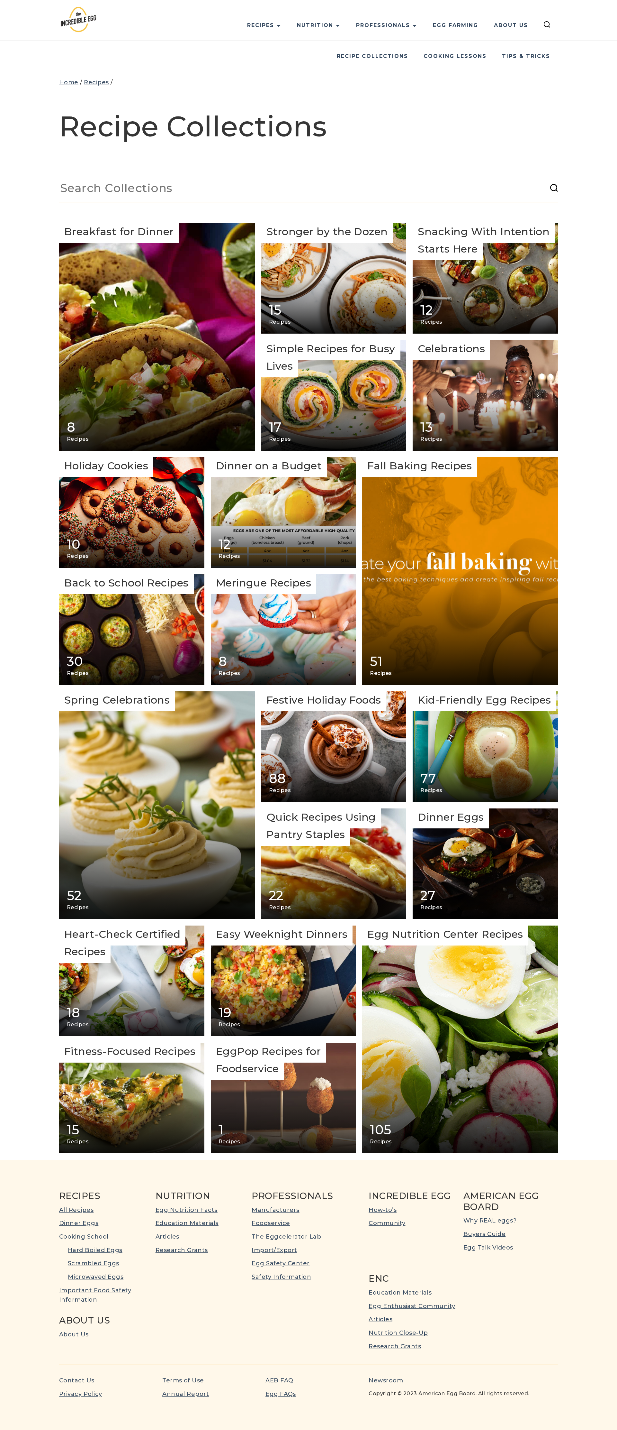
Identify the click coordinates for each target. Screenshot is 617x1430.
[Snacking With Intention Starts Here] (485, 278)
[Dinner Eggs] (485, 863)
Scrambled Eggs (93, 1263)
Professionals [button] (383, 25)
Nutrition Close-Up (398, 1332)
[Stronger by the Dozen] (334, 278)
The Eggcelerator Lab (286, 1236)
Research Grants (182, 1250)
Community (387, 1223)
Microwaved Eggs (95, 1276)
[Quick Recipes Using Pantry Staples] (334, 863)
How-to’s (383, 1209)
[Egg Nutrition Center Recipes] (460, 1039)
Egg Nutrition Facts (187, 1209)
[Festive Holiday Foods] (334, 746)
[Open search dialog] (547, 25)
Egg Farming (455, 25)
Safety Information (281, 1276)
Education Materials (187, 1223)
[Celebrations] (485, 395)
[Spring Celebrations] (157, 805)
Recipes (96, 82)
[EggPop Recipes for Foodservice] (283, 1098)
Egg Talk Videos (488, 1247)
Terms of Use (183, 1380)
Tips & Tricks (526, 56)
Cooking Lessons (455, 56)
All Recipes (76, 1209)
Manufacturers (275, 1209)
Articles (167, 1236)
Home (68, 82)
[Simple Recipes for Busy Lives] (334, 395)
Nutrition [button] (315, 25)
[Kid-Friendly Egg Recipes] (485, 746)
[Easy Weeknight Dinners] (283, 981)
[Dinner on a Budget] (283, 512)
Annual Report (185, 1394)
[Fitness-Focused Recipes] (131, 1098)
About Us (511, 25)
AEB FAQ (279, 1380)
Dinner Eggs (78, 1223)
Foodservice (271, 1223)
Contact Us (76, 1380)
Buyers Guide (484, 1234)
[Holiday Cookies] (131, 512)
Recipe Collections (372, 56)
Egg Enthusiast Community (412, 1306)
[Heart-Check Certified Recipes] (131, 981)
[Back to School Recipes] (131, 629)
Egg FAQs (280, 1394)
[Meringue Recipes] (283, 629)
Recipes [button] (260, 25)
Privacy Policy (80, 1394)
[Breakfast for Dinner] (157, 337)
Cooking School (84, 1236)
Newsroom (386, 1380)
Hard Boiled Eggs (95, 1250)
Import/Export (274, 1250)
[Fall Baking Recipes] (460, 571)
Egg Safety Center (280, 1263)
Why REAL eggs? (490, 1220)
